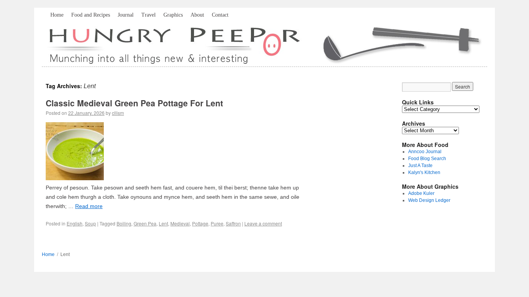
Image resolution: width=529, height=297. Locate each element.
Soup (90, 223)
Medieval (180, 223)
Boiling (124, 223)
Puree (217, 223)
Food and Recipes (90, 15)
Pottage (200, 223)
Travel (148, 15)
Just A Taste (420, 165)
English (74, 223)
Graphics (173, 15)
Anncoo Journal (424, 151)
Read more (89, 206)
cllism (118, 112)
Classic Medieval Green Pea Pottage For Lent (134, 103)
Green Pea (145, 223)
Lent (163, 223)
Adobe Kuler (421, 193)
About (197, 15)
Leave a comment (263, 223)
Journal (126, 15)
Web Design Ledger (429, 200)
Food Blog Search (427, 158)
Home (57, 15)
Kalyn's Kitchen (424, 172)
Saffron (233, 223)
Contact (220, 15)
